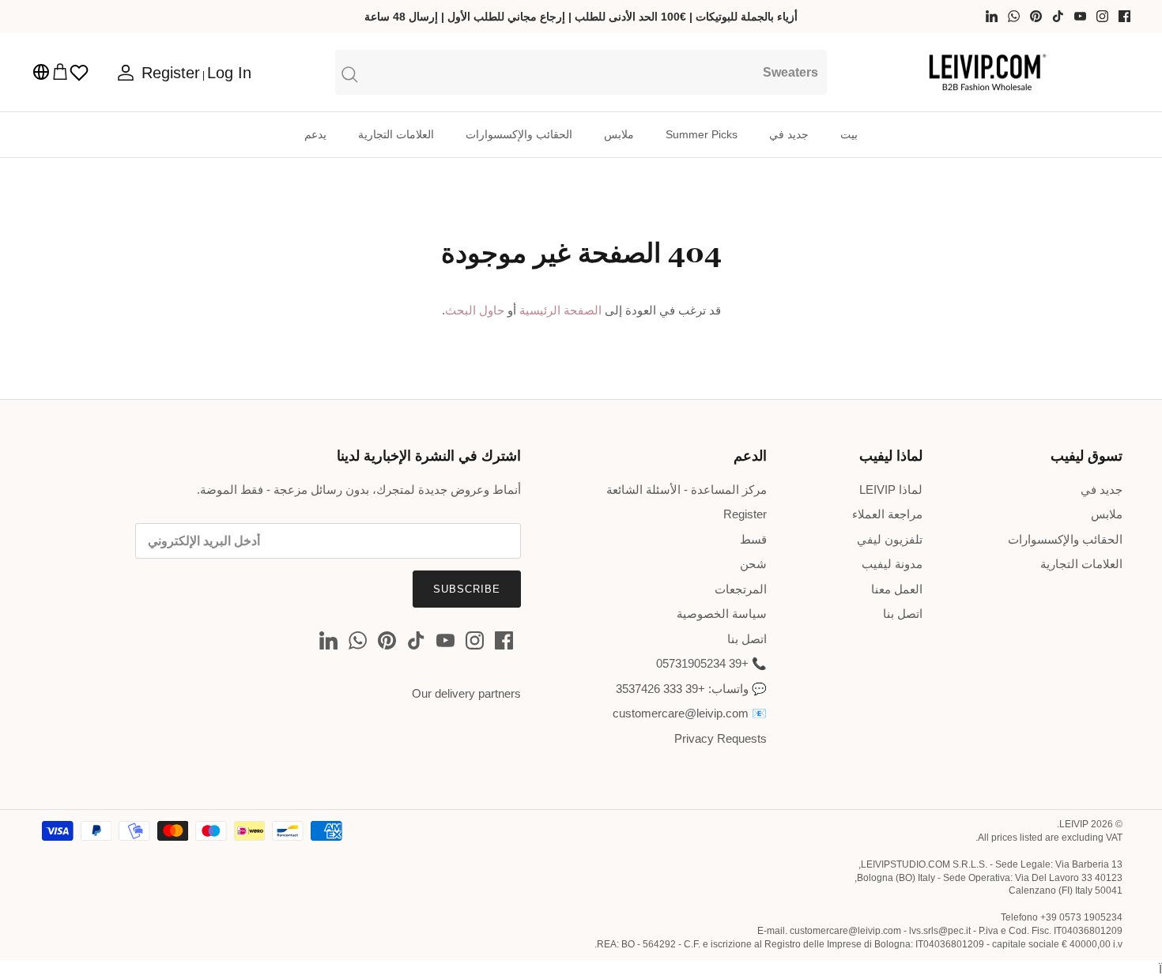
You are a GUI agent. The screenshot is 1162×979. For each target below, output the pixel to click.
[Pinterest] (1036, 16)
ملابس (619, 134)
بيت (849, 134)
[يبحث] (581, 71)
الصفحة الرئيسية (560, 310)
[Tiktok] (1058, 16)
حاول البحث (474, 310)
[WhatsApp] (1014, 16)
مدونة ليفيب (892, 563)
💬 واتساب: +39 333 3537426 (691, 688)
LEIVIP (1073, 824)
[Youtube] (1080, 16)
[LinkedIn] (992, 16)
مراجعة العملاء (887, 514)
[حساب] (128, 72)
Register (745, 514)
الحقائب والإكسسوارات (519, 134)
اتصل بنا (902, 613)
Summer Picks (702, 134)
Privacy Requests (720, 738)
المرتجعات (741, 589)
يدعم (315, 134)
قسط (753, 539)
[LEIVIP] (987, 72)
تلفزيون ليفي (889, 539)
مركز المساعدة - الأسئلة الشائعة (686, 489)
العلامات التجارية (396, 134)
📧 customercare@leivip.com (690, 713)
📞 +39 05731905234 (711, 663)
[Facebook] (1124, 16)
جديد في (789, 134)
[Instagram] (1102, 16)
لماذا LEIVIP (890, 489)
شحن (753, 563)
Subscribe (466, 589)
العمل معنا (896, 589)
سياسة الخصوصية (722, 613)
